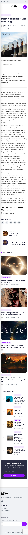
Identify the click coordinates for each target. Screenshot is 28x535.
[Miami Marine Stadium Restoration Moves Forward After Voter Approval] (10, 438)
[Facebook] (2, 222)
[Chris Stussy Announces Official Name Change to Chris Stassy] (10, 412)
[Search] (25, 7)
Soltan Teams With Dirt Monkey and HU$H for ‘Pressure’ (19, 425)
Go (24, 524)
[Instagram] (26, 1)
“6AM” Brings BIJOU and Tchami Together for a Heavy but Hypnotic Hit (13, 380)
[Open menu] (3, 7)
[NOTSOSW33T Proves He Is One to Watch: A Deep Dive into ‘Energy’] (14, 330)
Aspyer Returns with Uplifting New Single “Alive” (13, 281)
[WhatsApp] (19, 222)
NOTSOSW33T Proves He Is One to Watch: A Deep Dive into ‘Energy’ (13, 346)
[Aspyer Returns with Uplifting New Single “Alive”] (14, 265)
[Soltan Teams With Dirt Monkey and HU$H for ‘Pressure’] (10, 424)
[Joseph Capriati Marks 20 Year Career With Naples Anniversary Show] (9, 399)
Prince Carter (8, 26)
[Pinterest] (14, 222)
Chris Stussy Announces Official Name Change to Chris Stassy (18, 412)
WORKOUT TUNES (6, 15)
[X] (6, 222)
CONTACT (4, 513)
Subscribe (14, 475)
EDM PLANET (17, 395)
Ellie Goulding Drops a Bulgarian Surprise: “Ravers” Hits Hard (12, 314)
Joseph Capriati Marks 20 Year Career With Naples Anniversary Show (19, 399)
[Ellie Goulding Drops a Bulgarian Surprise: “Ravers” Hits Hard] (14, 297)
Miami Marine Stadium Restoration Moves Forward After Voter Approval (18, 437)
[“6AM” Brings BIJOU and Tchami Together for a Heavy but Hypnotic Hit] (14, 363)
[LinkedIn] (10, 222)
